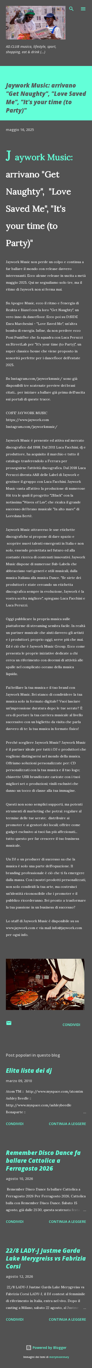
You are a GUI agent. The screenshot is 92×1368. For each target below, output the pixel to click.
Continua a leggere (67, 1123)
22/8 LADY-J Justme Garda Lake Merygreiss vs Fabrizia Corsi (46, 1258)
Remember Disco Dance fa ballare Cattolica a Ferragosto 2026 (43, 1160)
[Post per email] (9, 1024)
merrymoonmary (59, 1357)
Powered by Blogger (49, 1347)
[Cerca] (71, 9)
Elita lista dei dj (29, 1070)
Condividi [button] (71, 1024)
